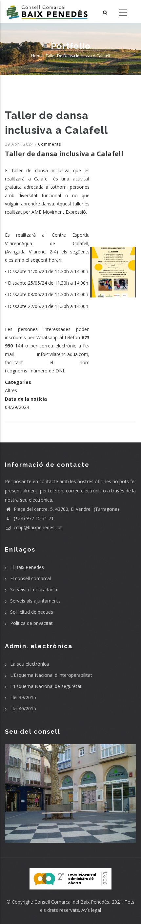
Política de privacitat (31, 623)
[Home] (47, 11)
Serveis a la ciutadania (33, 589)
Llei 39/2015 (23, 697)
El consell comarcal (30, 578)
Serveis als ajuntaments (35, 601)
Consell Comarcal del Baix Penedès (71, 902)
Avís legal (91, 910)
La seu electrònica (29, 664)
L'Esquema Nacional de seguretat (46, 686)
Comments (49, 144)
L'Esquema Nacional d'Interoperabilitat (51, 675)
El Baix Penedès (27, 567)
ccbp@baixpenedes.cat (37, 527)
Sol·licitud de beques (31, 612)
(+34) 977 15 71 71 (33, 518)
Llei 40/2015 (23, 708)
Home (37, 56)
